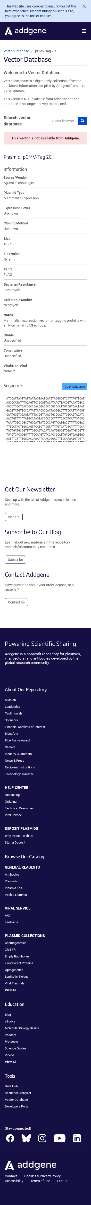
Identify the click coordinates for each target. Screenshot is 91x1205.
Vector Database (16, 51)
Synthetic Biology (16, 976)
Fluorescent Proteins (19, 963)
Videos (9, 1055)
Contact (11, 1176)
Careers (10, 747)
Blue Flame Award (17, 740)
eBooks (10, 1021)
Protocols (11, 1041)
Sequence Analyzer (18, 1093)
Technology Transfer (19, 774)
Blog (8, 1014)
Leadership (12, 706)
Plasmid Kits (13, 888)
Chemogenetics (15, 943)
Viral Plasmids (15, 983)
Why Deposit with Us (19, 836)
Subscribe (15, 560)
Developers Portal (17, 1106)
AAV (7, 915)
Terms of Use (40, 1181)
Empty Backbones (17, 956)
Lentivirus (11, 922)
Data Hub (11, 1086)
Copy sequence (75, 386)
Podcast (10, 1035)
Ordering (11, 801)
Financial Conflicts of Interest (25, 727)
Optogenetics (14, 970)
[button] (84, 31)
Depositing (12, 795)
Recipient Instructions (20, 767)
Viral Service (13, 815)
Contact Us (16, 602)
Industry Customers (18, 754)
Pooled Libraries (16, 895)
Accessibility (14, 1181)
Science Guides (15, 1048)
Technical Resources (19, 808)
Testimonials (14, 713)
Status (62, 1181)
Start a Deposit (15, 842)
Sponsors (11, 720)
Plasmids (11, 881)
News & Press (14, 760)
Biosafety (11, 733)
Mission (10, 700)
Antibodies (12, 874)
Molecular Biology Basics (22, 1028)
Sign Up (13, 517)
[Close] (82, 6)
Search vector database (17, 120)
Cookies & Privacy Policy (42, 1176)
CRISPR (10, 949)
